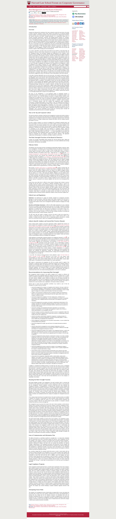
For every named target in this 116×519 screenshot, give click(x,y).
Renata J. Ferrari (75, 58)
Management (61, 14)
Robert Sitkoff (81, 35)
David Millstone (82, 53)
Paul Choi (74, 55)
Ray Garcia (81, 48)
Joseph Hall (81, 49)
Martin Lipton (55, 16)
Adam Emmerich (37, 16)
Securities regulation (51, 15)
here (58, 256)
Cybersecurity (49, 14)
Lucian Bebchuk (75, 30)
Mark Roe (81, 34)
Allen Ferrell (74, 36)
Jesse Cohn (74, 56)
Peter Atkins (74, 48)
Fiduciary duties (55, 14)
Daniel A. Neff (50, 22)
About (34, 6)
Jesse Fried (74, 37)
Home (30, 6)
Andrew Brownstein (44, 16)
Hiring (49, 6)
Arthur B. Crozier (75, 57)
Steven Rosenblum (62, 16)
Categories (44, 6)
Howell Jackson (75, 39)
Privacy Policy (58, 515)
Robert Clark (74, 31)
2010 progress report (61, 246)
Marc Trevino (81, 58)
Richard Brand (74, 53)
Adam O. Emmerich (40, 23)
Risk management (36, 15)
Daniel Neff (51, 16)
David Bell (74, 49)
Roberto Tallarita (82, 39)
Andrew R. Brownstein (57, 22)
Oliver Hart (74, 38)
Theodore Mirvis (82, 54)
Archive (38, 6)
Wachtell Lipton (32, 17)
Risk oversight (44, 15)
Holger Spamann (82, 36)
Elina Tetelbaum (82, 56)
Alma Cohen (74, 34)
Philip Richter (81, 55)
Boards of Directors (35, 14)
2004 (65, 237)
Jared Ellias (74, 35)
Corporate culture (42, 14)
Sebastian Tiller (82, 57)
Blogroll (53, 6)
